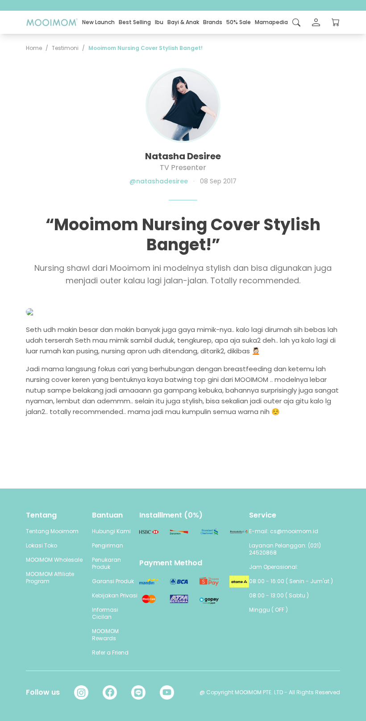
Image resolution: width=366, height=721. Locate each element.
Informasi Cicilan (105, 613)
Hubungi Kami (111, 531)
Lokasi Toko (41, 545)
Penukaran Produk (106, 563)
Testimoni (65, 48)
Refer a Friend (110, 652)
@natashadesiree (158, 181)
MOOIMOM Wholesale (54, 560)
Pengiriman (107, 545)
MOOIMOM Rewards (105, 634)
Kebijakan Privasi (114, 595)
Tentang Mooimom (52, 531)
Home (34, 48)
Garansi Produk (113, 581)
